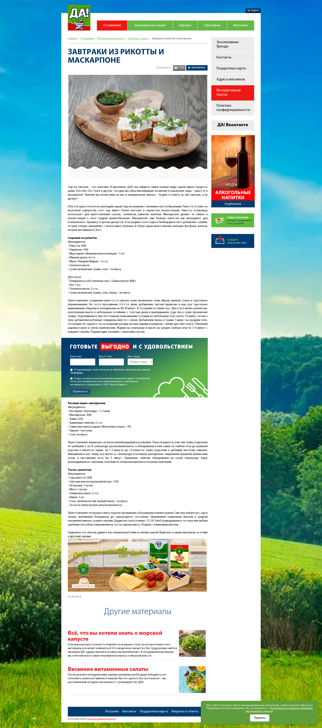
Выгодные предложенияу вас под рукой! (239, 220)
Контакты (224, 57)
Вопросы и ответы (185, 711)
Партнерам (212, 25)
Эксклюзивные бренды (228, 44)
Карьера (185, 25)
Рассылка (112, 711)
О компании (112, 25)
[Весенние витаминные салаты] (192, 668)
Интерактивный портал (229, 93)
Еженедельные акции (150, 25)
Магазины (240, 25)
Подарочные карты (231, 68)
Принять (260, 717)
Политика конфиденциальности (233, 108)
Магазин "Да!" (79, 18)
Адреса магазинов (231, 79)
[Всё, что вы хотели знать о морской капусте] (192, 632)
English (254, 10)
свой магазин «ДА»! (236, 241)
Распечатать (198, 68)
